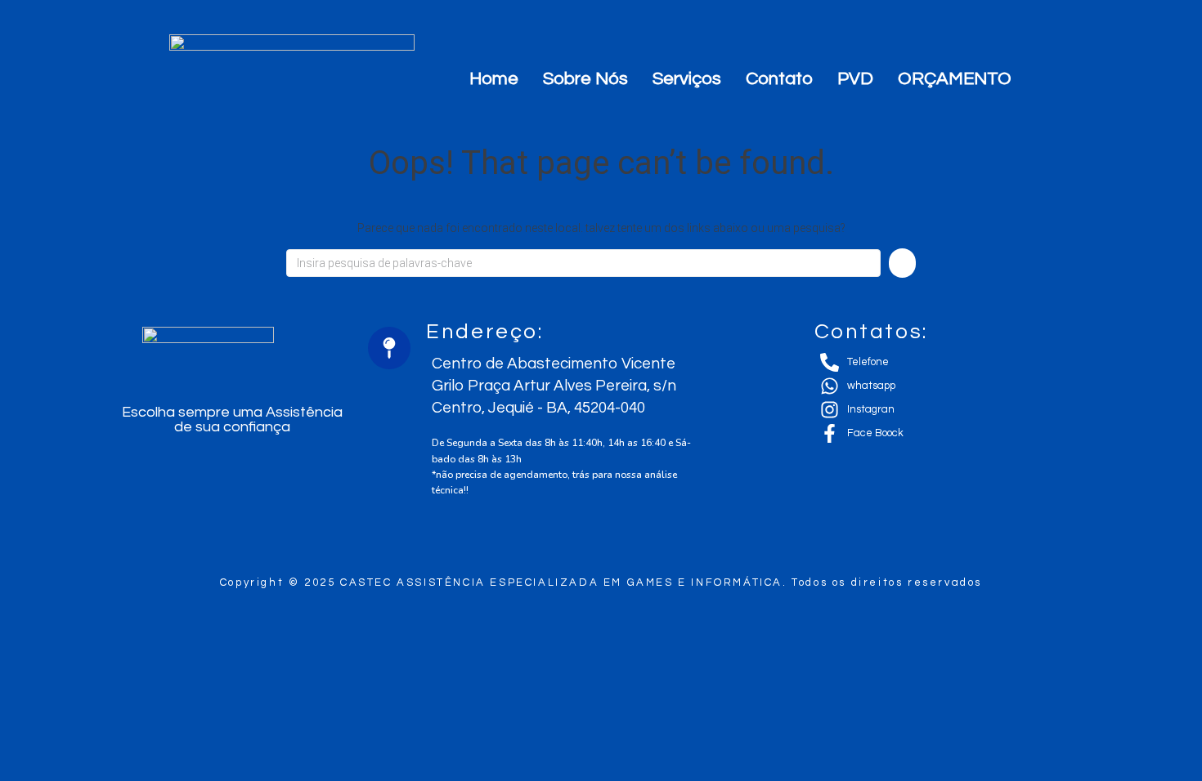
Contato (779, 78)
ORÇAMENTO (954, 78)
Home (493, 78)
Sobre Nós (585, 78)
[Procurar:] (583, 263)
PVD (855, 78)
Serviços (687, 78)
